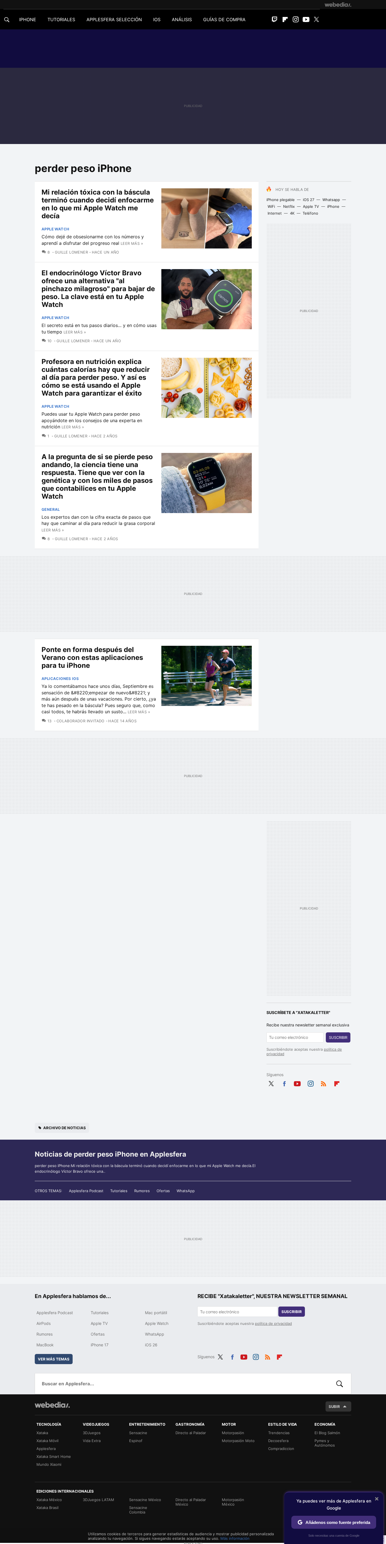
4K (292, 213)
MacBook (45, 1344)
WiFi (271, 206)
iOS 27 (308, 199)
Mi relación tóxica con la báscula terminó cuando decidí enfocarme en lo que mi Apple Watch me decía (98, 204)
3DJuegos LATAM (98, 1499)
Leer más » (132, 243)
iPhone (333, 206)
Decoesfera (278, 1440)
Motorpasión (233, 1432)
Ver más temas (54, 1359)
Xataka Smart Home (53, 1456)
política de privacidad (273, 1323)
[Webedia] (338, 4)
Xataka (42, 1432)
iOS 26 (151, 1344)
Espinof (135, 1440)
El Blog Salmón (327, 1432)
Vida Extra (92, 1440)
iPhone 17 (100, 1344)
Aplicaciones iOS (60, 678)
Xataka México (49, 1499)
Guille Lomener (71, 252)
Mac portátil (156, 1312)
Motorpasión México (233, 1501)
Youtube (306, 19)
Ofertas (163, 1190)
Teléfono (310, 213)
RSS (323, 1082)
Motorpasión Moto (238, 1440)
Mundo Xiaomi (48, 1464)
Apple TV (311, 206)
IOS (157, 19)
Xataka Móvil (47, 1440)
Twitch (274, 19)
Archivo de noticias (64, 1128)
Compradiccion (281, 1448)
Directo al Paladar (190, 1432)
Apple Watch (55, 229)
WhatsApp (186, 1190)
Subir (334, 1406)
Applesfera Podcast (86, 1190)
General (51, 509)
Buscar (340, 1384)
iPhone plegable (280, 199)
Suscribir (338, 1037)
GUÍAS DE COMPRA (224, 19)
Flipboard (285, 19)
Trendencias (279, 1432)
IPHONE (27, 19)
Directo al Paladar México (190, 1501)
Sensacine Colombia (138, 1509)
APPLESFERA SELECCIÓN (114, 19)
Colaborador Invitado (80, 721)
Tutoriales (118, 1190)
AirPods (43, 1323)
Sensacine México (145, 1499)
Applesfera (46, 1448)
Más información (235, 1538)
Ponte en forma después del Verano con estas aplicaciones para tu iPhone (92, 657)
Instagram (295, 19)
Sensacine (138, 1432)
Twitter (316, 19)
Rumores (142, 1190)
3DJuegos (92, 1432)
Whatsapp (331, 199)
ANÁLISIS (182, 19)
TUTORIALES (61, 19)
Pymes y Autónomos (325, 1442)
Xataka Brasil (47, 1507)
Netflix (289, 206)
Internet (275, 213)
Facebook (284, 1082)
